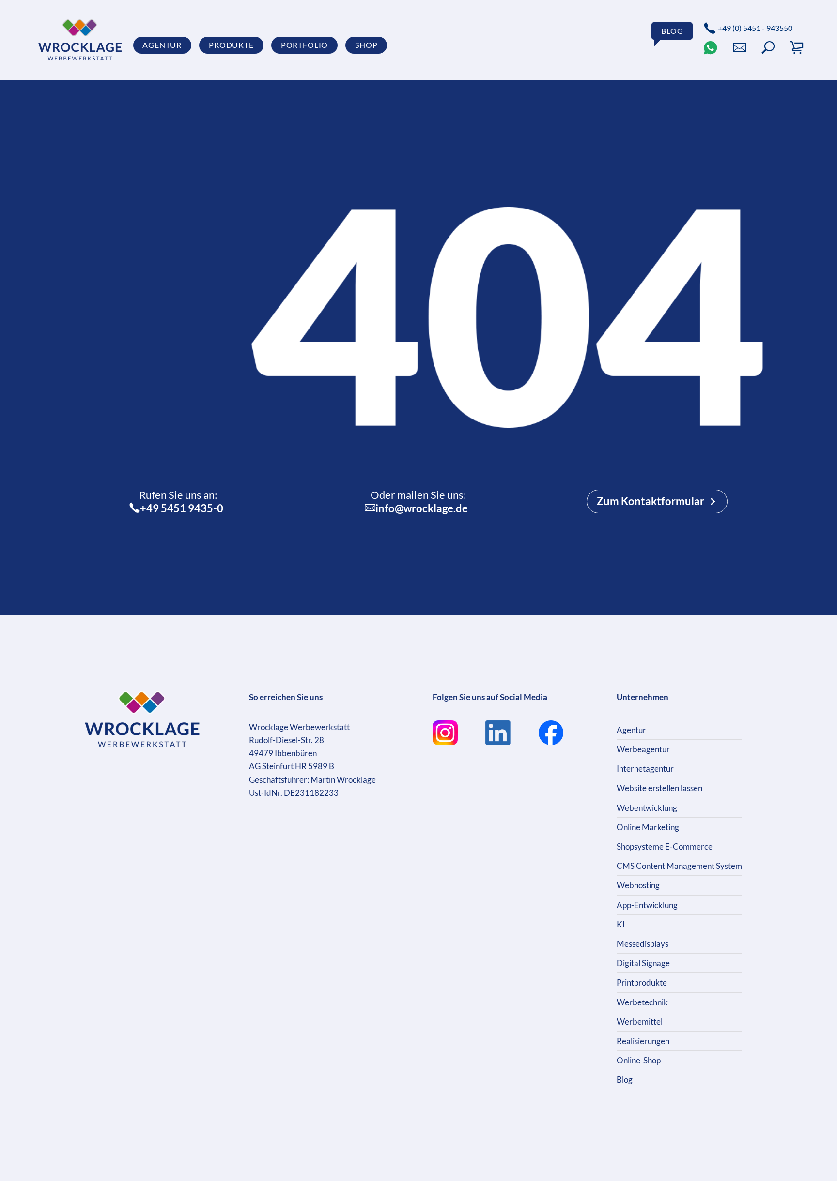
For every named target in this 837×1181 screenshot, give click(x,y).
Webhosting (638, 885)
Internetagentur (645, 768)
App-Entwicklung (647, 905)
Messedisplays (642, 944)
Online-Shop (639, 1060)
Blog (625, 1080)
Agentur (631, 730)
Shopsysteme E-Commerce (665, 846)
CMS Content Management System (679, 866)
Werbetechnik (642, 1002)
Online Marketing (648, 827)
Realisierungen (643, 1041)
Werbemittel (640, 1022)
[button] (768, 47)
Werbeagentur (643, 749)
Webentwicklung (647, 808)
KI (621, 924)
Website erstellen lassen (659, 788)
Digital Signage (643, 963)
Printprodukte (642, 982)
